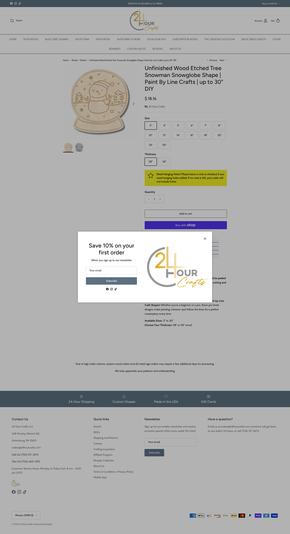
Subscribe (111, 280)
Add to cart (185, 213)
